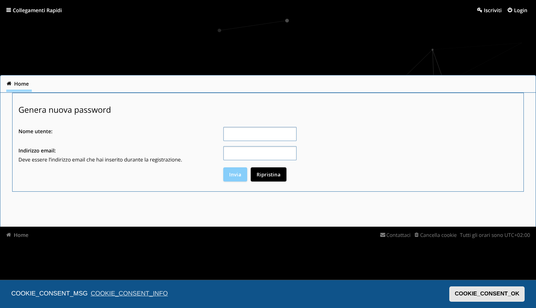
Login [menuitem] (520, 10)
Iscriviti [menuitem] (492, 10)
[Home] (16, 45)
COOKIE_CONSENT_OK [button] (487, 294)
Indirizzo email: (37, 150)
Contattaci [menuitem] (398, 234)
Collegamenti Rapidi (37, 10)
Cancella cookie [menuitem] (438, 234)
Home (21, 234)
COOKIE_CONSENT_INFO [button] (129, 293)
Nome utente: (35, 131)
